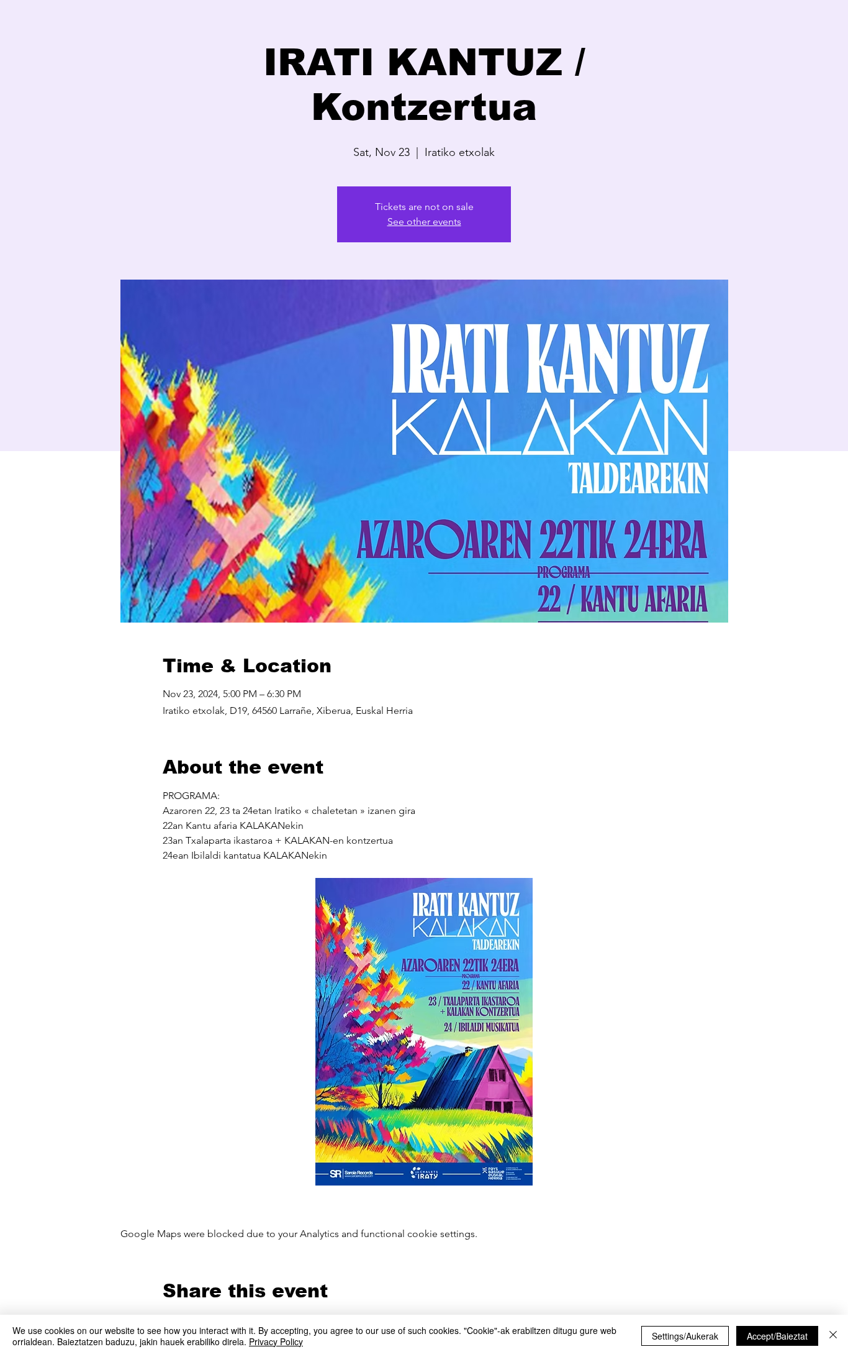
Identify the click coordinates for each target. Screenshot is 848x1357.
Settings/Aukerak (685, 1336)
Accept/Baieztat (777, 1336)
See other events (424, 221)
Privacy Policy (276, 1341)
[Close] (833, 1336)
